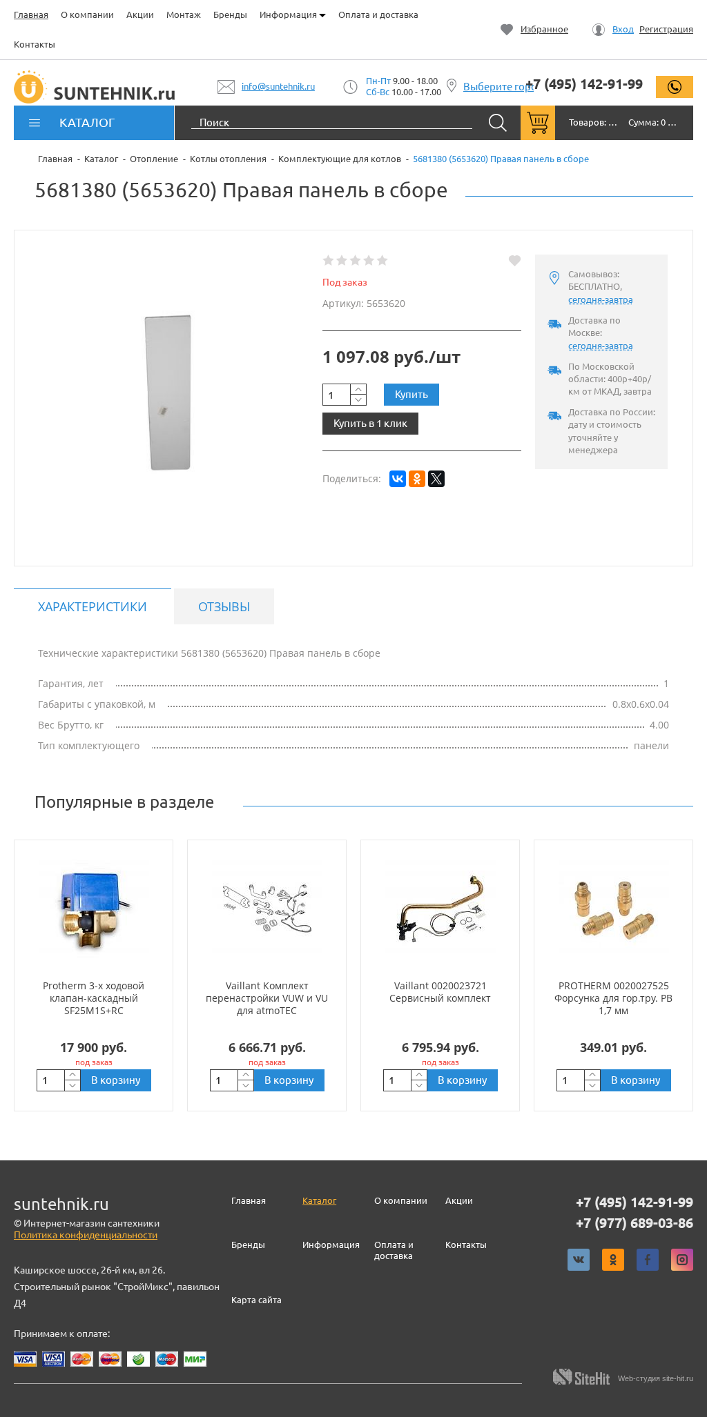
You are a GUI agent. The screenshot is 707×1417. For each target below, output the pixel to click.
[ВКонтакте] (397, 478)
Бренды (230, 14)
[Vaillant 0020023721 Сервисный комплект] (440, 909)
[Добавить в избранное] (514, 260)
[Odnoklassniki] (613, 1260)
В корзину (115, 1080)
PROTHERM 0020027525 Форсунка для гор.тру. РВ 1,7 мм (613, 998)
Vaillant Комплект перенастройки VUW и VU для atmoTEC (267, 998)
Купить (411, 394)
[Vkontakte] (579, 1260)
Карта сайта (256, 1299)
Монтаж (183, 14)
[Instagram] (682, 1260)
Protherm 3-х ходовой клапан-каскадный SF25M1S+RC (93, 998)
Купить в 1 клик (370, 423)
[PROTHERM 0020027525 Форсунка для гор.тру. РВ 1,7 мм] (613, 909)
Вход (623, 29)
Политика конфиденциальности (85, 1234)
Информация (289, 14)
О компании (87, 14)
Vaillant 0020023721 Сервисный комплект (440, 991)
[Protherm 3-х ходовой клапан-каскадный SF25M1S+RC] (93, 909)
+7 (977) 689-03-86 (634, 1223)
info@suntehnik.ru (278, 86)
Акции (140, 14)
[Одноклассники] (417, 478)
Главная (31, 14)
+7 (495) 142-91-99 (584, 84)
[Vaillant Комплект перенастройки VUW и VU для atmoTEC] (267, 909)
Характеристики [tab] (92, 606)
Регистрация (666, 29)
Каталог (319, 1200)
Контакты (34, 44)
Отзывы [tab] (224, 606)
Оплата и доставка (378, 14)
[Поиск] (498, 123)
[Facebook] (648, 1260)
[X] (436, 478)
